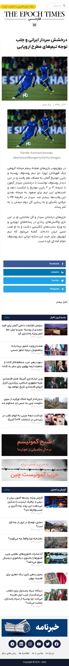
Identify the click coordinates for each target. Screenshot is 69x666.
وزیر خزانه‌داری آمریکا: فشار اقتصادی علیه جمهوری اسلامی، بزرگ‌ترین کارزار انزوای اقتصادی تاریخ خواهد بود (22, 383)
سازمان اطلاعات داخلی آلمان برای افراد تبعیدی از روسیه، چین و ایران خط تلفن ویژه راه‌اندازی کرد (22, 330)
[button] (34, 24)
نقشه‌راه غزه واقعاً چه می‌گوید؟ (25, 539)
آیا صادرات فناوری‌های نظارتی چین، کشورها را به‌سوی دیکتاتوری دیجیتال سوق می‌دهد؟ (23, 558)
